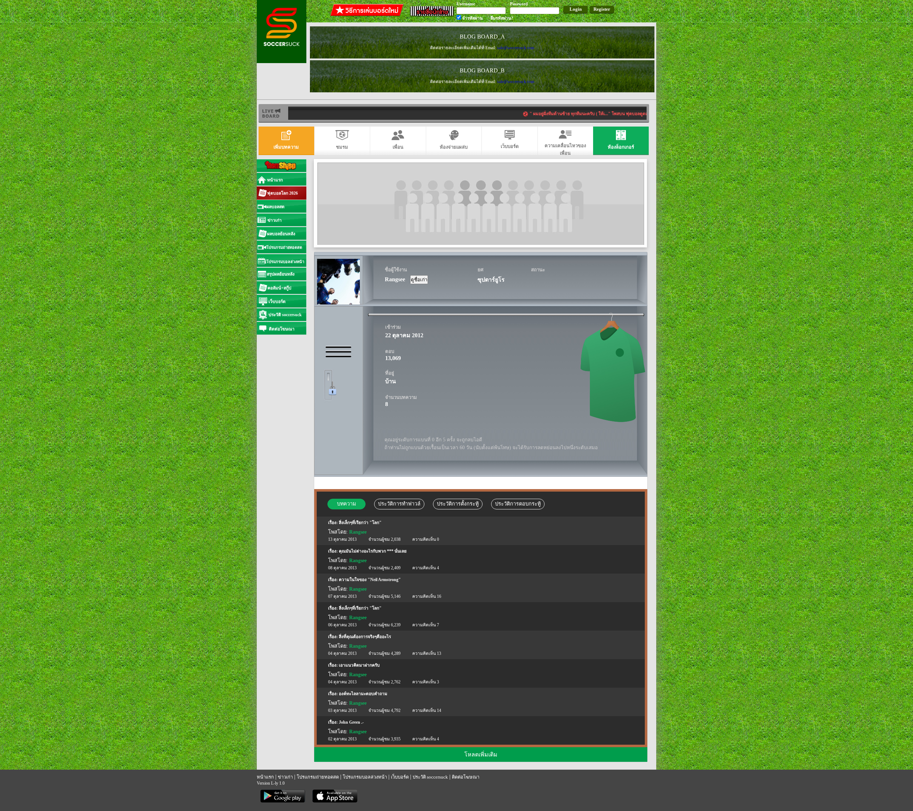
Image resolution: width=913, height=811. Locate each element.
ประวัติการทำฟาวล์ (399, 504)
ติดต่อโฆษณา (465, 777)
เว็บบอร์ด (400, 777)
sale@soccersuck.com (515, 47)
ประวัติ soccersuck (430, 777)
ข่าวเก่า (285, 777)
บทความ (346, 504)
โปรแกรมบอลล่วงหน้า (365, 777)
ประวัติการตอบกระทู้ (518, 504)
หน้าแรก (265, 777)
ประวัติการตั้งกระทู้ (458, 504)
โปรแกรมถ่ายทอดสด (318, 777)
